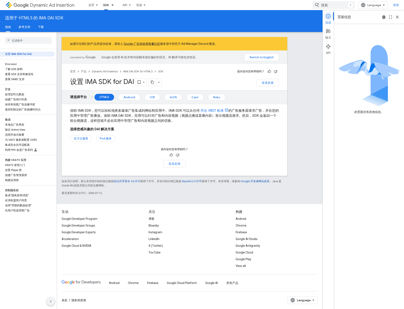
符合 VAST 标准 (212, 111)
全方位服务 (81, 138)
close (397, 17)
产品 (83, 71)
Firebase (241, 232)
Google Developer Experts (79, 232)
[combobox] (334, 5)
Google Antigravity (248, 245)
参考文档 (24, 27)
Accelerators (70, 239)
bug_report (383, 17)
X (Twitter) (156, 245)
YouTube (155, 252)
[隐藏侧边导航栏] (51, 301)
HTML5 (104, 97)
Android (129, 97)
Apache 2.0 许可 (192, 181)
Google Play (243, 259)
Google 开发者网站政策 (255, 181)
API (125, 5)
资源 (139, 5)
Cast (194, 97)
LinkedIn (154, 239)
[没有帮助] (275, 71)
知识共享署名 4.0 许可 (127, 181)
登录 (396, 5)
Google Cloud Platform (182, 283)
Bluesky (154, 225)
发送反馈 (268, 83)
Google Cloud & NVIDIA (76, 245)
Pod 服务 (106, 138)
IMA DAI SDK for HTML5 (138, 71)
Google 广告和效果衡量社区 (142, 43)
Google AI (211, 283)
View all (241, 266)
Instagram (155, 232)
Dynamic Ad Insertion (52, 5)
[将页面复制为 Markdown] (152, 82)
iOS (152, 97)
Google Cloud (244, 252)
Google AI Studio (247, 239)
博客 (151, 218)
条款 (65, 300)
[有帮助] (269, 71)
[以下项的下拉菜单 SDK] (114, 5)
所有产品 (232, 283)
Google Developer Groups (78, 225)
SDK (106, 5)
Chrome (241, 225)
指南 (8, 27)
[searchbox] (28, 40)
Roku (216, 97)
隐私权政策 (79, 300)
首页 (91, 5)
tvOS (173, 97)
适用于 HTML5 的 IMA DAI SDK (34, 18)
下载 (41, 27)
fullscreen (390, 17)
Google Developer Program (79, 218)
